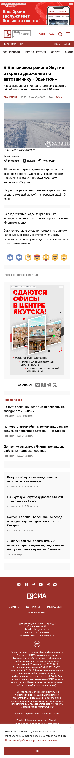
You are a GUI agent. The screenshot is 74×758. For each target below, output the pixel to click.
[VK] (19, 584)
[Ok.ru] (43, 385)
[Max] (55, 584)
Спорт (55, 52)
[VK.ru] (37, 385)
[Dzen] (29, 161)
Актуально (12, 486)
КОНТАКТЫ (33, 607)
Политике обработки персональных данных (31, 740)
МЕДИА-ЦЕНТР (56, 607)
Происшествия (35, 52)
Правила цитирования (43, 685)
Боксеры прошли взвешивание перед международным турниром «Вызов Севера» (34, 521)
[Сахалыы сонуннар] (47, 34)
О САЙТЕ (14, 607)
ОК (37, 751)
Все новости (11, 52)
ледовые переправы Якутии (21, 274)
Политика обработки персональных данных (37, 713)
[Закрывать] (70, 727)
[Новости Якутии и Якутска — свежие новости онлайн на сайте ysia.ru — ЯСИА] (17, 34)
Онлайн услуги (37, 612)
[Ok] (26, 584)
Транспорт (10, 97)
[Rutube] (47, 584)
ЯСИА (59, 97)
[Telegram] (49, 385)
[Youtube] (40, 584)
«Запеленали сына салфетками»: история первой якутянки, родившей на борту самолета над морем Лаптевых (35, 545)
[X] (54, 385)
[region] (37, 741)
